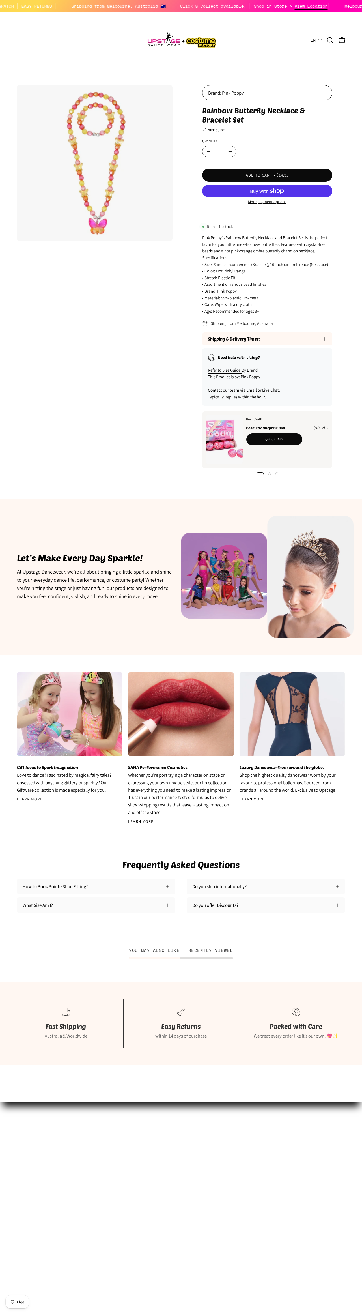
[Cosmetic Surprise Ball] (224, 439)
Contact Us (254, 1194)
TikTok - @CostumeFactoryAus (159, 1204)
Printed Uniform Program (41, 1165)
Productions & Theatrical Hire (159, 1174)
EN (313, 40)
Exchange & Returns (262, 1155)
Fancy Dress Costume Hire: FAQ (160, 1155)
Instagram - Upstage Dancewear (48, 1194)
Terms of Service (259, 1184)
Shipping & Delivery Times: (234, 339)
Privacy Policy (256, 1174)
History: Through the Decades (159, 1145)
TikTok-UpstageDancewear (43, 1204)
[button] (330, 40)
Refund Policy (256, 1165)
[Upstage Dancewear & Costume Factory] (181, 40)
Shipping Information (264, 1145)
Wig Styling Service (148, 1184)
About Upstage (31, 1184)
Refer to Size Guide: (225, 370)
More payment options (267, 201)
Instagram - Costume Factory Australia (167, 1194)
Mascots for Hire (146, 1165)
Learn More (29, 799)
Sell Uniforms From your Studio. (48, 1174)
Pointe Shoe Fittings (36, 1155)
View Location (331, 6)
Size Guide (27, 1145)
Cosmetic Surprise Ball (265, 428)
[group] (181, 748)
